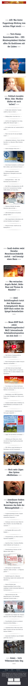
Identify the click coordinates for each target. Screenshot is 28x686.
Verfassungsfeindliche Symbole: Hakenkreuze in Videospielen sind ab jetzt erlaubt (13, 173)
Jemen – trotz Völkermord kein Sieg (14, 661)
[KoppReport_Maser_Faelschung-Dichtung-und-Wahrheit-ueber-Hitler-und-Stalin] (14, 601)
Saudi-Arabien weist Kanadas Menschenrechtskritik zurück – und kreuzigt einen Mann (14, 253)
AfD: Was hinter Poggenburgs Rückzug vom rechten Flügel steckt (14, 23)
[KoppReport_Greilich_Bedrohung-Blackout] (14, 151)
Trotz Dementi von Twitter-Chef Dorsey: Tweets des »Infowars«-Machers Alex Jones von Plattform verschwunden (14, 387)
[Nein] (26, 678)
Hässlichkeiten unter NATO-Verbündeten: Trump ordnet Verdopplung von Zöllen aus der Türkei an (14, 396)
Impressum (18, 669)
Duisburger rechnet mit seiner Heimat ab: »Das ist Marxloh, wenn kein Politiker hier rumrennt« (13, 523)
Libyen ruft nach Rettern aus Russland (14, 434)
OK (10, 679)
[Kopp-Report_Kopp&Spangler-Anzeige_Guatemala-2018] (14, 415)
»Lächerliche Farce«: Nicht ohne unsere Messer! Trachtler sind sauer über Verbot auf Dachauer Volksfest (13, 629)
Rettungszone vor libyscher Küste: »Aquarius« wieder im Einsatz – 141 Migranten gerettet (14, 569)
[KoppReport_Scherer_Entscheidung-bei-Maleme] (14, 192)
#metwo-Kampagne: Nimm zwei (13, 148)
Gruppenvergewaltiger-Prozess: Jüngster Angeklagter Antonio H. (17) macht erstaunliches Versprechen (13, 515)
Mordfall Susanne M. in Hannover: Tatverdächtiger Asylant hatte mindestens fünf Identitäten (14, 577)
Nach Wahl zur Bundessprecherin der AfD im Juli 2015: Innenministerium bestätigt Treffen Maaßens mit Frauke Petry (13, 188)
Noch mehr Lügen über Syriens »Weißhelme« (15, 472)
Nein (17, 679)
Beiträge (6, 669)
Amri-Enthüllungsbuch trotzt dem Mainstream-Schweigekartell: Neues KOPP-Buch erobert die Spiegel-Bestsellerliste (14, 306)
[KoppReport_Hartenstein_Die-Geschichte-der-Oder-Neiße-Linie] (14, 554)
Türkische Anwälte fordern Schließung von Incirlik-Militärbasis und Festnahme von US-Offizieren (14, 404)
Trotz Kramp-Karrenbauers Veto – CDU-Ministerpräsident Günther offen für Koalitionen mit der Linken (14, 40)
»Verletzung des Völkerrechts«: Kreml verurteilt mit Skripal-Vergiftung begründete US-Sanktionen (13, 440)
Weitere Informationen (14, 683)
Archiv (12, 669)
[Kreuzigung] (14, 230)
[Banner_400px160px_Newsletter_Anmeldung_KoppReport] (14, 376)
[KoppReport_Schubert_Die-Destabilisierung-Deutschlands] (14, 265)
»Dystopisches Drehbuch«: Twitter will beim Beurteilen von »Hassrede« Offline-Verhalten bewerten (14, 142)
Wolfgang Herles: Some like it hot (13, 116)
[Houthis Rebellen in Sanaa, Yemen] (14, 640)
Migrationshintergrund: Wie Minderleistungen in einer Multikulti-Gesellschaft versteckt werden (12, 596)
